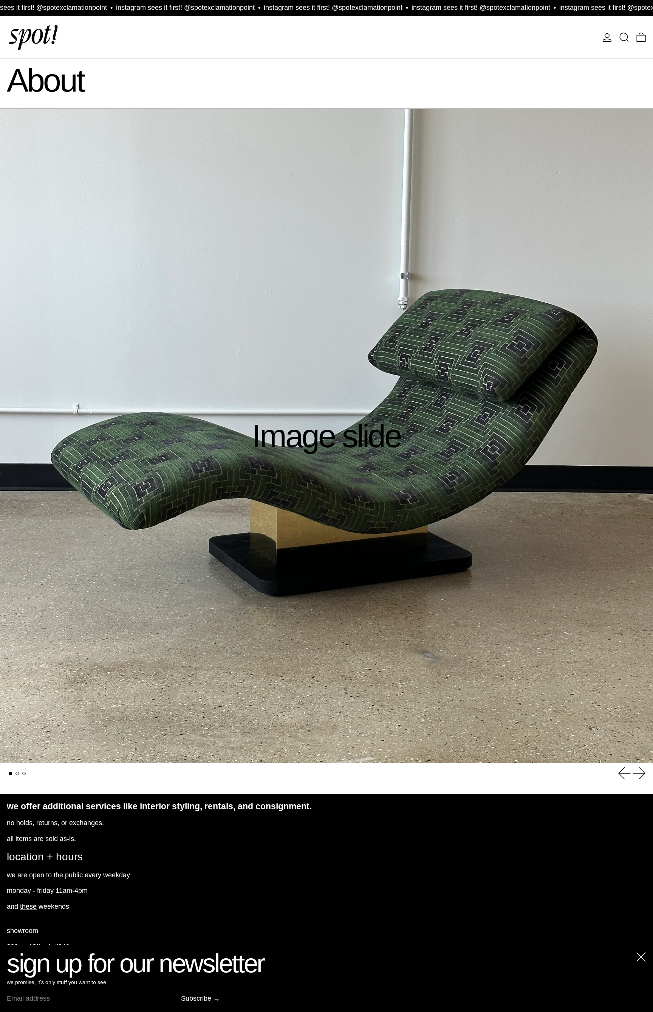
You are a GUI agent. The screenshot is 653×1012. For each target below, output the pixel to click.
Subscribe (196, 998)
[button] (624, 37)
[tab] (10, 773)
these (28, 906)
